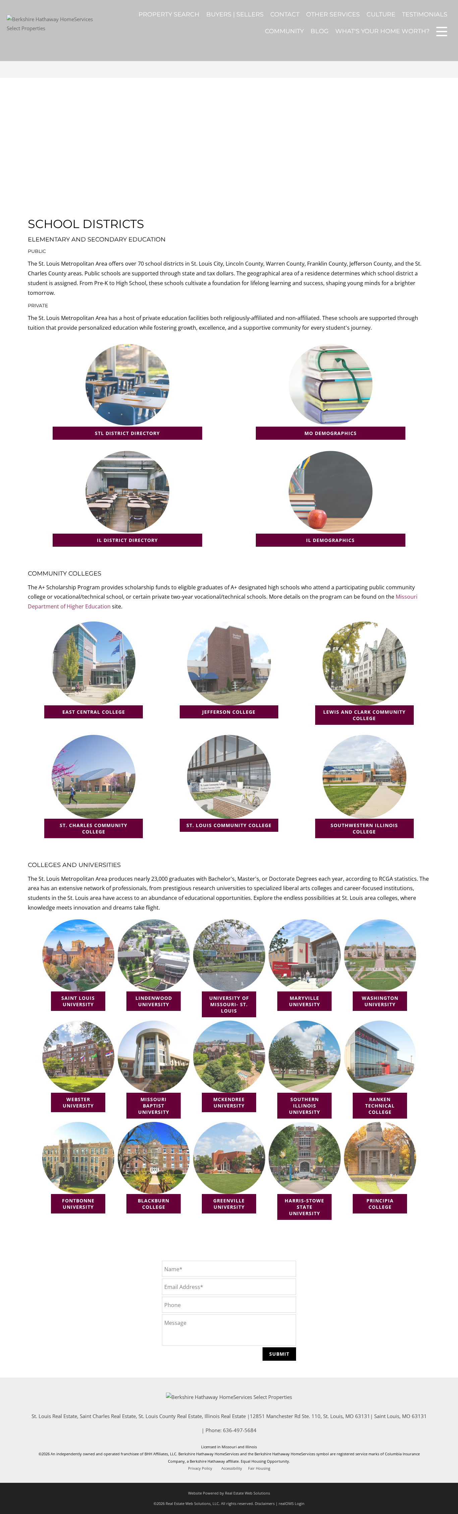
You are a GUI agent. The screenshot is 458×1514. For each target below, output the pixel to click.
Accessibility (231, 1468)
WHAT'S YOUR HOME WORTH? (382, 31)
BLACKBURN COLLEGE (153, 1203)
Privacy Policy (200, 1468)
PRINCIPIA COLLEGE (380, 1203)
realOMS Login (291, 1503)
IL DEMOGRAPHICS (330, 540)
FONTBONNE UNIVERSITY (78, 1203)
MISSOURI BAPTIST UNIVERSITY (153, 1105)
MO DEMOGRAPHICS (330, 433)
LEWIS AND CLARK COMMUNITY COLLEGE (364, 715)
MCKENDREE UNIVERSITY (229, 1102)
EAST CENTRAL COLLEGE (93, 712)
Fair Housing (259, 1468)
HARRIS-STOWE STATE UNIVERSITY (304, 1206)
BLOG (319, 31)
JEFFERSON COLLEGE (228, 712)
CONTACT (284, 14)
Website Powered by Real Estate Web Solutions (229, 1493)
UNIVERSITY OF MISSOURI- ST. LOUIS (229, 1004)
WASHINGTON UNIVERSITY (380, 1001)
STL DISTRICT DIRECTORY (127, 433)
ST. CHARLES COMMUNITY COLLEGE (93, 828)
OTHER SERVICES (333, 14)
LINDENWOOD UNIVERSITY (153, 1001)
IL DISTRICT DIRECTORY (127, 540)
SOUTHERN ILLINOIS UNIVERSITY (304, 1105)
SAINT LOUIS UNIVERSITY (78, 1001)
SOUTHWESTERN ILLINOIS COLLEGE (364, 828)
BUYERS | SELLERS (235, 14)
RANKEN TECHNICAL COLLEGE (380, 1105)
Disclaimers (265, 1503)
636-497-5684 (239, 1430)
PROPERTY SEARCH (168, 14)
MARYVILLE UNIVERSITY (304, 1001)
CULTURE (380, 14)
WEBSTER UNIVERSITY (78, 1102)
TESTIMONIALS (424, 14)
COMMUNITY (284, 31)
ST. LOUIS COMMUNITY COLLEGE (229, 825)
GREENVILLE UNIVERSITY (229, 1203)
